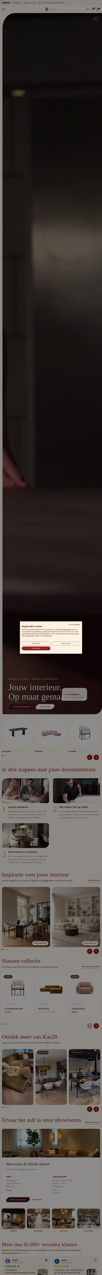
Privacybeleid (74, 624)
